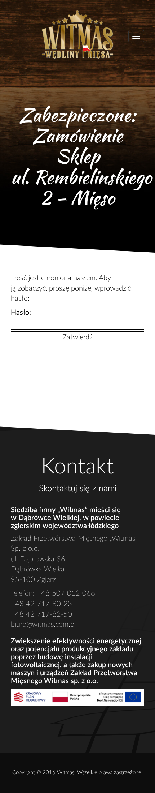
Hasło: (21, 312)
